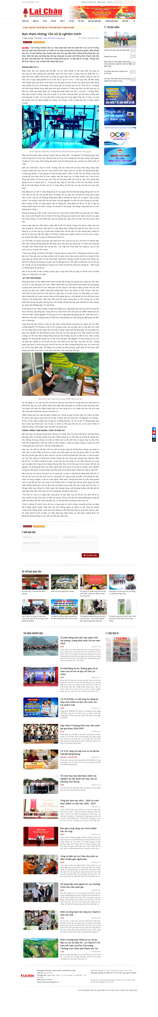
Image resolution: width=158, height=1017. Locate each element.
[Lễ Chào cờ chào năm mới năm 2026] (120, 39)
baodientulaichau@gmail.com (50, 982)
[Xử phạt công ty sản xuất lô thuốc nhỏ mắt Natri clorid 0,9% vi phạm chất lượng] (122, 606)
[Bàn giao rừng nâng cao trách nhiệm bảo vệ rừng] (40, 836)
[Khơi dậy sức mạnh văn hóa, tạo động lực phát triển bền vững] (122, 581)
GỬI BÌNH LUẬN (91, 555)
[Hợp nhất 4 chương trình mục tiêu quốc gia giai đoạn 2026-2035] (40, 733)
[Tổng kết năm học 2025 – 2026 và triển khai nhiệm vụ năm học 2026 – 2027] (40, 809)
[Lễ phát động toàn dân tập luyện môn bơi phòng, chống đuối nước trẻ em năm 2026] (40, 646)
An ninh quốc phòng (111, 21)
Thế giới (71, 21)
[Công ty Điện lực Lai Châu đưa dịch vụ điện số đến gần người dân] (40, 864)
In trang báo (28, 42)
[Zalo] (154, 436)
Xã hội (45, 21)
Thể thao (81, 21)
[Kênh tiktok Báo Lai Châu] (154, 440)
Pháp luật (125, 21)
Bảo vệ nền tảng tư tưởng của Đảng (62, 27)
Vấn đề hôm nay (42, 27)
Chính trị (35, 21)
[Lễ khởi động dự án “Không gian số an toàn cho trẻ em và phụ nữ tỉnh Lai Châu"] (40, 676)
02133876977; (49, 979)
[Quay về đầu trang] (154, 1012)
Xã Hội (25, 27)
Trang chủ (25, 21)
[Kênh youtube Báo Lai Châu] (154, 432)
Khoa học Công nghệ (94, 21)
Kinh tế (62, 21)
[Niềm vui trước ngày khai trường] (64, 581)
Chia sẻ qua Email (39, 42)
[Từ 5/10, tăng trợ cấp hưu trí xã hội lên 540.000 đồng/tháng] (40, 759)
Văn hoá (53, 21)
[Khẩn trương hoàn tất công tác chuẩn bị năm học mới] (40, 920)
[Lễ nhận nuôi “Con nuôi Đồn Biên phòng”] (35, 581)
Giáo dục (32, 27)
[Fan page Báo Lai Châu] (154, 429)
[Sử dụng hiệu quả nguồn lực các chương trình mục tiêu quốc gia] (40, 892)
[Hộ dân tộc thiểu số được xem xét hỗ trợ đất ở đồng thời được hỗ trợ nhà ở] (64, 606)
